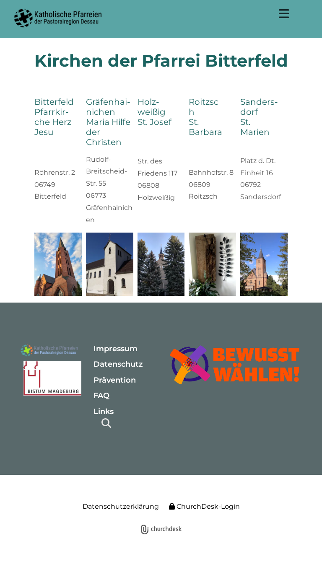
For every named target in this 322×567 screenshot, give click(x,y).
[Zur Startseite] (49, 350)
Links (103, 411)
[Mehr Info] (58, 264)
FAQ (101, 395)
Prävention (114, 380)
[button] (284, 14)
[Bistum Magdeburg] (49, 378)
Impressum (115, 348)
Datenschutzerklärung (121, 506)
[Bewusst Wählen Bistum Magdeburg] (235, 364)
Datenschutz (118, 364)
